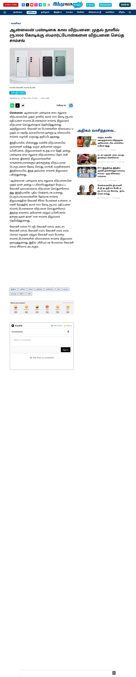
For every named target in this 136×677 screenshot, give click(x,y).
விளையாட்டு (94, 12)
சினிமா (80, 12)
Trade (29, 294)
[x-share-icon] (17, 107)
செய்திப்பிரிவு (18, 93)
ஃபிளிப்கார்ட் (50, 289)
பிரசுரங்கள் (105, 5)
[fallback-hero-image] (86, 141)
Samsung (13, 294)
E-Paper (77, 5)
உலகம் (69, 12)
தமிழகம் (45, 12)
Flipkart (22, 294)
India (58, 289)
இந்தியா (58, 12)
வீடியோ (123, 12)
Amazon (65, 289)
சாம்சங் (30, 289)
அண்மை (17, 12)
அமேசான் (39, 289)
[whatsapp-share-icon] (12, 107)
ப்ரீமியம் (32, 12)
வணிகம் (109, 12)
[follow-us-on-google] (71, 105)
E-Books (90, 5)
